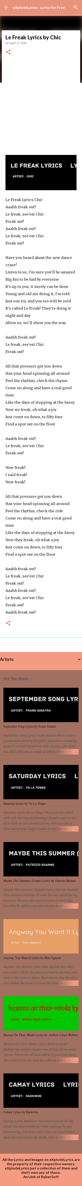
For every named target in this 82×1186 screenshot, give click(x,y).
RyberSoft (50, 1176)
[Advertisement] (41, 103)
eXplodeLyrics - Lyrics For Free (39, 7)
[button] (8, 52)
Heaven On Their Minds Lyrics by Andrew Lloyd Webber (40, 1035)
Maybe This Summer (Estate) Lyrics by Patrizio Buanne (39, 880)
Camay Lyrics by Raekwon (20, 1112)
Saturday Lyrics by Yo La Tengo (24, 803)
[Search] (75, 7)
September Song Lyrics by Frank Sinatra (29, 726)
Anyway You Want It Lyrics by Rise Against (32, 958)
